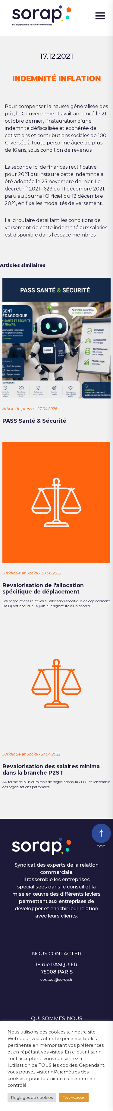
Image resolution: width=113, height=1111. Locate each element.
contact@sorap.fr (56, 979)
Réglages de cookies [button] (32, 1097)
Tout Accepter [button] (74, 1097)
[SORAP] (47, 16)
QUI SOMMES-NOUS (56, 1018)
